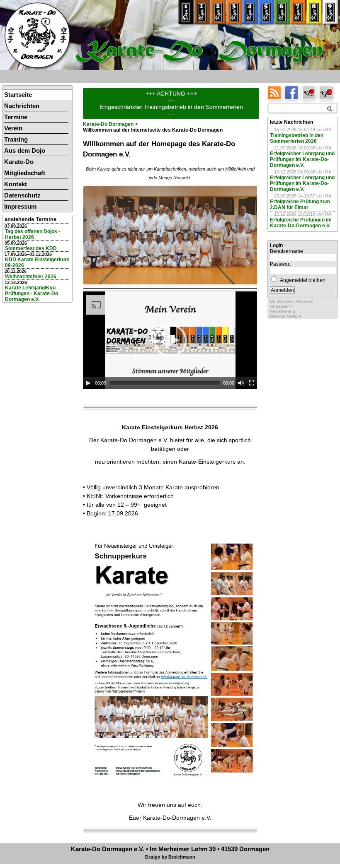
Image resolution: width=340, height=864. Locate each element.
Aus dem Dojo (24, 150)
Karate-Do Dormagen (108, 124)
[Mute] (241, 383)
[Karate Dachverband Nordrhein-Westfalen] (327, 92)
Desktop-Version (285, 316)
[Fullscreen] (251, 383)
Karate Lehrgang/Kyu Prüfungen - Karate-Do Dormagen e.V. (31, 293)
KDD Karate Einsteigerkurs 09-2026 (37, 262)
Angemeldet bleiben (302, 280)
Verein (13, 128)
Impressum (20, 206)
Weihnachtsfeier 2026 (30, 276)
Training (16, 139)
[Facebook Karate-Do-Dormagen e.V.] (293, 92)
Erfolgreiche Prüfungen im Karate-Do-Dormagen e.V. (301, 223)
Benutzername (286, 251)
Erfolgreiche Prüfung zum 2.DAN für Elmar (300, 204)
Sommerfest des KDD (31, 248)
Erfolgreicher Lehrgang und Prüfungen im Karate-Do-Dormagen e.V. (302, 159)
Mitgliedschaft (24, 172)
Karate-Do (19, 161)
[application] (170, 340)
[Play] (88, 383)
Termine (15, 116)
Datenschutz (22, 195)
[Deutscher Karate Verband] (311, 92)
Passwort (280, 264)
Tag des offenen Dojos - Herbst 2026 (32, 234)
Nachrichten (21, 105)
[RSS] (276, 92)
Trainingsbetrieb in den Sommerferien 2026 (296, 138)
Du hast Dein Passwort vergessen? (291, 303)
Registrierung (282, 311)
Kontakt (15, 184)
